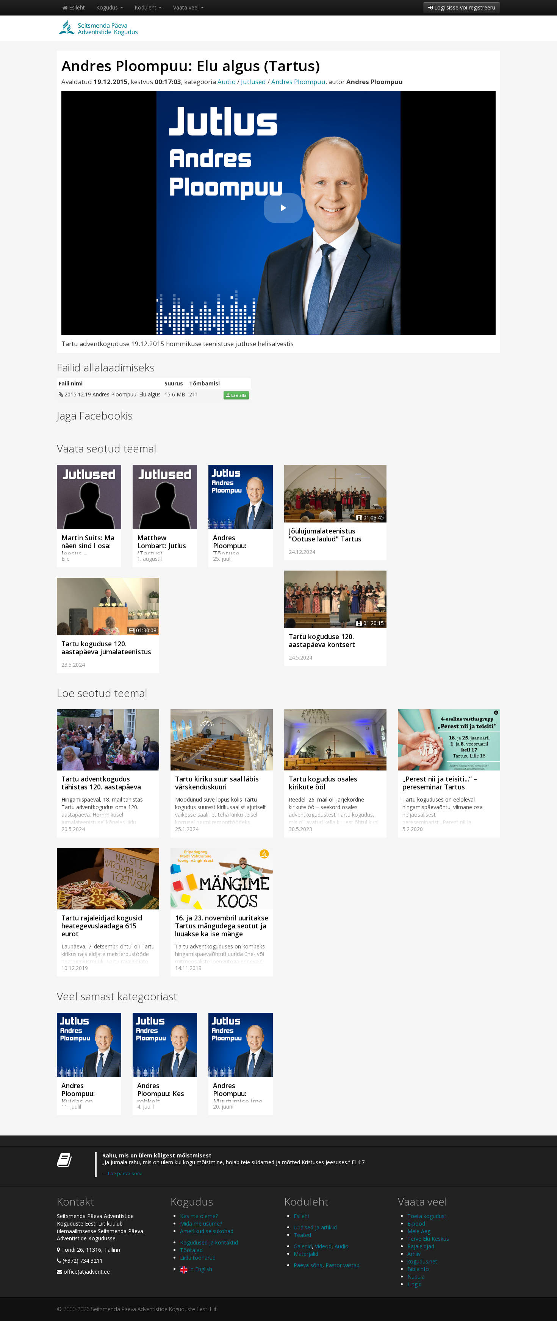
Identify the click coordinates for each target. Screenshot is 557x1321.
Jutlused (253, 81)
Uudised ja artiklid (315, 1227)
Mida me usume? (201, 1223)
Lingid (414, 1284)
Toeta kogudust (426, 1216)
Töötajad (191, 1250)
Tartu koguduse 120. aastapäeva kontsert (322, 640)
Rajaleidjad (420, 1246)
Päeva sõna (308, 1265)
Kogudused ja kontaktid (209, 1242)
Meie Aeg (418, 1231)
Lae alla (238, 395)
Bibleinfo (418, 1269)
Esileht (76, 7)
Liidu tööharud (198, 1257)
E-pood (416, 1223)
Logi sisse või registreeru (464, 7)
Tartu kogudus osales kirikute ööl (323, 782)
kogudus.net (422, 1261)
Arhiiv (414, 1253)
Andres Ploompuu (298, 81)
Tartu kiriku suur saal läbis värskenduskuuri (217, 782)
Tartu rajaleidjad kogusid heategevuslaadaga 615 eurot (101, 925)
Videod (323, 1246)
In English (200, 1269)
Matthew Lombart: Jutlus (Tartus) (161, 545)
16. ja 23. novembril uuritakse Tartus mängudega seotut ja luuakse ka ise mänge (221, 925)
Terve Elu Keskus (428, 1238)
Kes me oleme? (199, 1216)
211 (193, 394)
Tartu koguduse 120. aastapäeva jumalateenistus (106, 647)
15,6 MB (174, 394)
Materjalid (306, 1253)
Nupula (416, 1276)
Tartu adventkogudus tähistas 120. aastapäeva (101, 782)
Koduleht (146, 7)
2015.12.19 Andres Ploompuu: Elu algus (112, 394)
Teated (302, 1234)
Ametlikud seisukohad (206, 1231)
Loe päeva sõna (125, 1173)
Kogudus (107, 7)
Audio (226, 81)
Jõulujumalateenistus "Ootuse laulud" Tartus (325, 534)
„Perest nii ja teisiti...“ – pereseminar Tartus (439, 782)
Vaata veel (186, 7)
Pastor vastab (342, 1265)
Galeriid (303, 1246)
